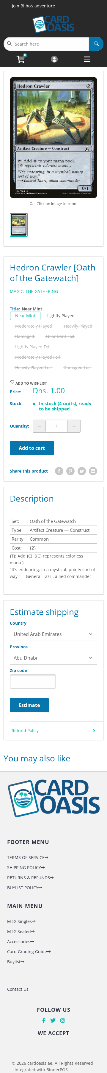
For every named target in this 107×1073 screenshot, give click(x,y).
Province (19, 647)
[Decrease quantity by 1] (39, 426)
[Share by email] (93, 471)
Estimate (29, 705)
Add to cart (32, 448)
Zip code (18, 670)
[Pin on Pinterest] (70, 471)
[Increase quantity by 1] (74, 426)
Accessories (18, 941)
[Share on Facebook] (59, 471)
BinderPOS (57, 1069)
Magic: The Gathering (34, 291)
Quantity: (19, 426)
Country (18, 623)
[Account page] (54, 60)
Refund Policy (25, 730)
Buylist (14, 961)
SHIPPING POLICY (24, 867)
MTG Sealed (19, 931)
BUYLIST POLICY (22, 887)
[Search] (96, 44)
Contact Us (18, 989)
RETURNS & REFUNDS (28, 877)
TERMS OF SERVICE (26, 857)
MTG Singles (19, 921)
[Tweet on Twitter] (82, 471)
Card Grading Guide (27, 951)
